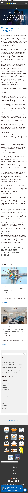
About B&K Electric (14, 473)
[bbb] (19, 481)
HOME (14, 466)
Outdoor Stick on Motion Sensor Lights (11, 370)
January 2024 (5, 385)
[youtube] (12, 481)
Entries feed (5, 405)
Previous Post (7, 259)
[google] (16, 481)
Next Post (22, 259)
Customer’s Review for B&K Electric (14, 469)
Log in (3, 403)
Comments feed (6, 407)
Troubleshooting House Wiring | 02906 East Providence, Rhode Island (13, 291)
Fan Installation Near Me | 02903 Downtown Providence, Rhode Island (13, 331)
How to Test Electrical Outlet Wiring (10, 372)
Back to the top (15, 420)
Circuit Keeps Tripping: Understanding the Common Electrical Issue (14, 18)
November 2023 (6, 389)
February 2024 (5, 383)
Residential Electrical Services (14, 467)
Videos (14, 470)
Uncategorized (17, 12)
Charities (14, 474)
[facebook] (9, 481)
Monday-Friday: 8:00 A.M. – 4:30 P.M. (18, 8)
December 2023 (6, 387)
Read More (4, 302)
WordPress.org (5, 408)
